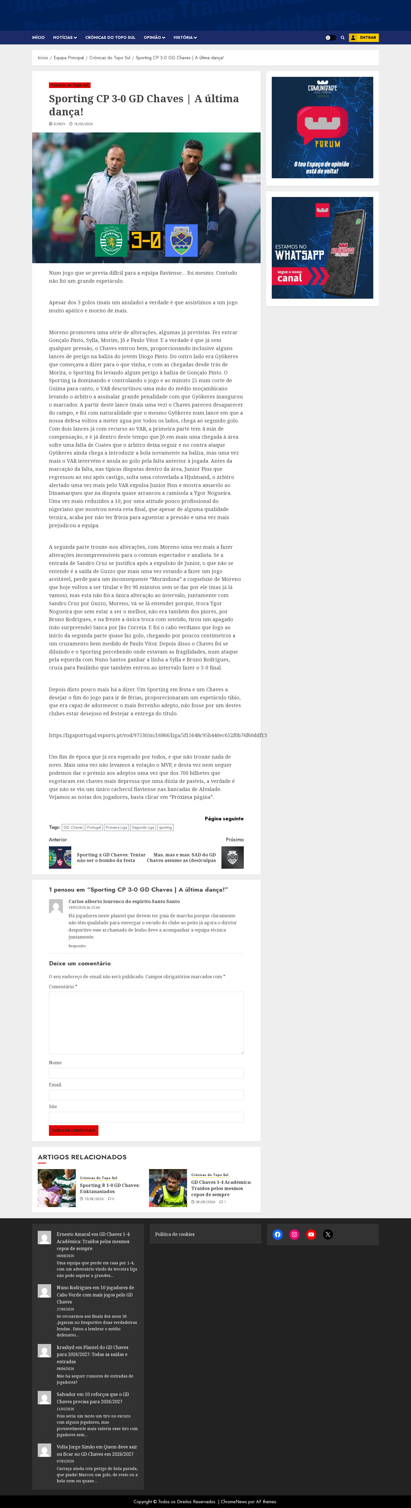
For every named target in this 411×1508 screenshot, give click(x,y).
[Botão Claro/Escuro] (330, 38)
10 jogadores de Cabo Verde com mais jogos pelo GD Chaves (95, 1294)
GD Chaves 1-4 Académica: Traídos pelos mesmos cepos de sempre (221, 1188)
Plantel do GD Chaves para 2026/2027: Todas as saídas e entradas (92, 1354)
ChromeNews (234, 1501)
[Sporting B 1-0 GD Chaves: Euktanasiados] (57, 1188)
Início (38, 37)
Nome (55, 1063)
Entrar (368, 37)
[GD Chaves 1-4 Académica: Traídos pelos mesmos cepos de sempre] (168, 1188)
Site (53, 1106)
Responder (77, 946)
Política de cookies (175, 1234)
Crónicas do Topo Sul (110, 37)
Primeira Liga (116, 827)
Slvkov (59, 124)
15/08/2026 (94, 1199)
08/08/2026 (206, 1202)
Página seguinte (224, 818)
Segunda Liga (143, 827)
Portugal (94, 827)
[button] (342, 37)
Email (55, 1085)
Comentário (63, 987)
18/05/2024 (83, 124)
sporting (165, 827)
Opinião (152, 37)
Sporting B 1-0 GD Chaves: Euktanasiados (110, 1188)
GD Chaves (72, 827)
